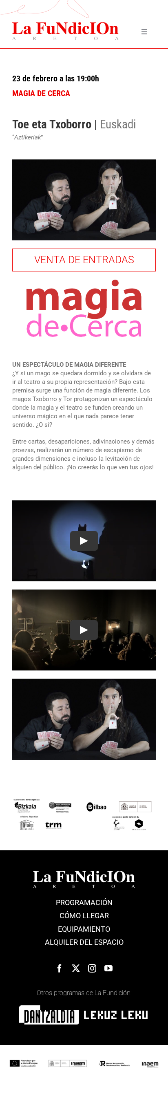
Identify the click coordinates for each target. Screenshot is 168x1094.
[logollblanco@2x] (116, 1013)
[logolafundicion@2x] (84, 873)
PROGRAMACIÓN (84, 902)
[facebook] (59, 968)
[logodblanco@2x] (49, 1008)
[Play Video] (84, 541)
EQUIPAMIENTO (84, 929)
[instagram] (92, 968)
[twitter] (76, 968)
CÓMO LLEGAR (84, 915)
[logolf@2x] (65, 25)
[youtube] (108, 968)
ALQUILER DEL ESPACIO (84, 942)
